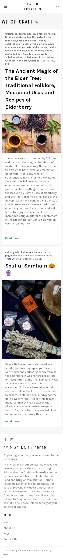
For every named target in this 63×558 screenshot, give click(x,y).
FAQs (7, 533)
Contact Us (10, 539)
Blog (6, 522)
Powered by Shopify (41, 550)
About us (9, 528)
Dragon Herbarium (31, 6)
